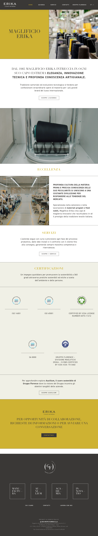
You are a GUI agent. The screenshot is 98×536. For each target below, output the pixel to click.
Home (31, 5)
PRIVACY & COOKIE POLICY (49, 519)
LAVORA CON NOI (66, 505)
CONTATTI (46, 505)
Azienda (41, 5)
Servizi (53, 5)
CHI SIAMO (29, 505)
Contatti (65, 5)
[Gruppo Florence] (49, 467)
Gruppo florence (79, 4)
